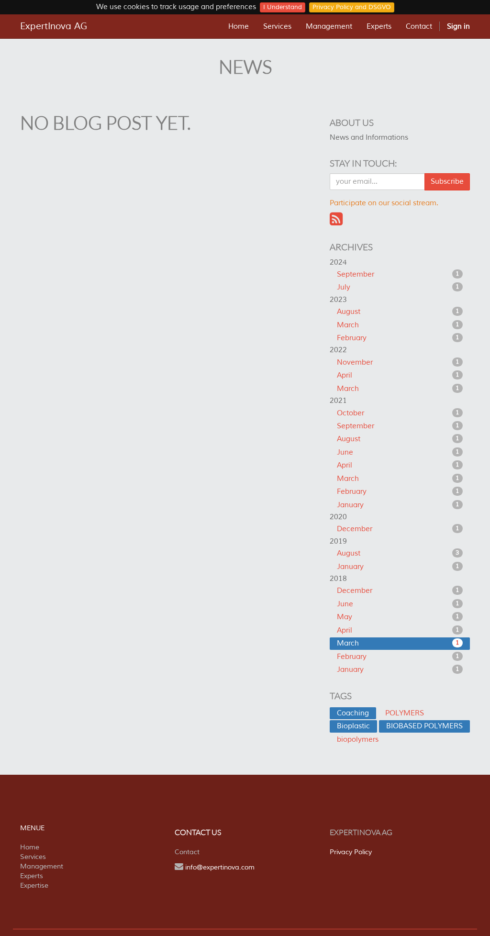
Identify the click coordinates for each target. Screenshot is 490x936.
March (398, 325)
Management (41, 866)
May (398, 617)
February (398, 338)
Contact (187, 852)
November (398, 362)
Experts (31, 876)
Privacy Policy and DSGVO (351, 7)
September (398, 274)
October (398, 413)
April (398, 375)
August (398, 311)
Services (33, 857)
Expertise (34, 885)
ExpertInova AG (53, 26)
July (398, 287)
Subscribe (447, 181)
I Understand (282, 7)
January (398, 505)
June (398, 452)
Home (29, 847)
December (398, 529)
